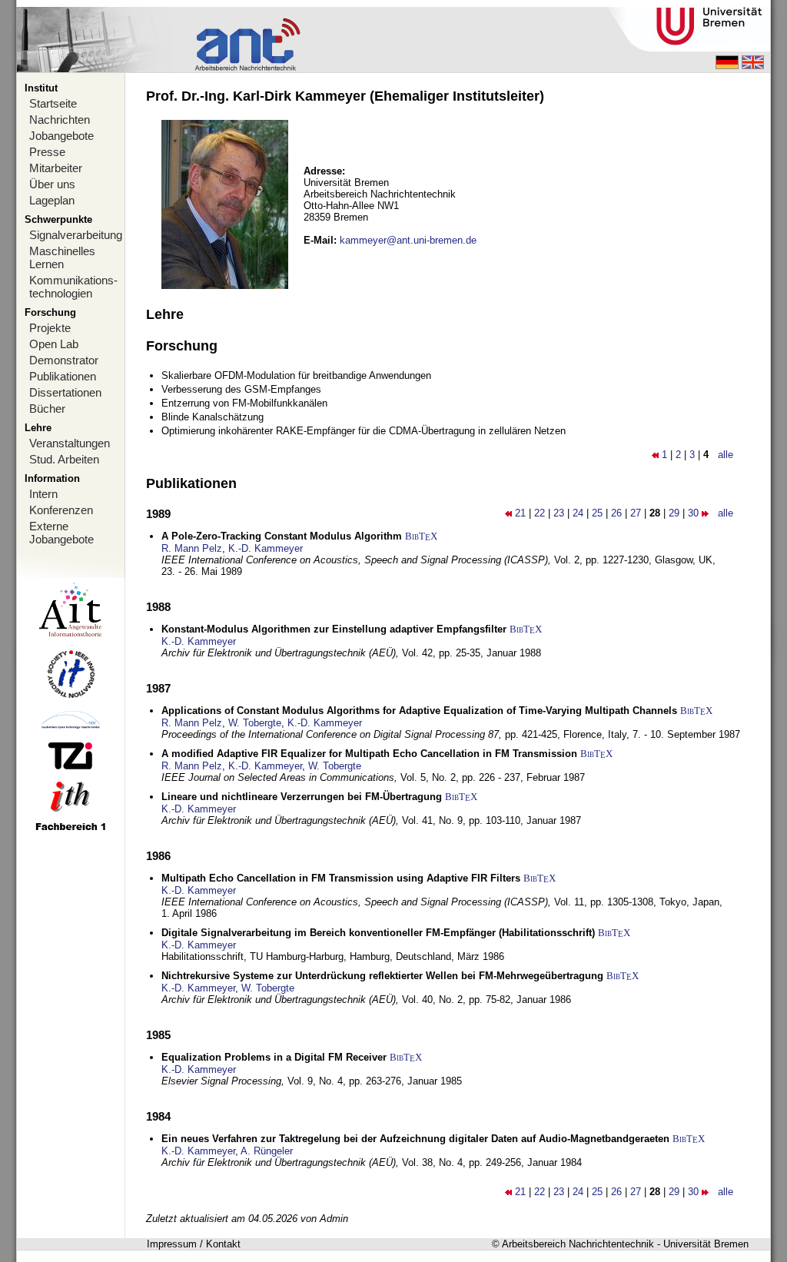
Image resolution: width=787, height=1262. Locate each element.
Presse (47, 151)
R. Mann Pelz (191, 548)
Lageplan (52, 200)
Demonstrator (63, 360)
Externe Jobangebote (61, 533)
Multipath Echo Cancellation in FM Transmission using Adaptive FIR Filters (340, 878)
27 (635, 513)
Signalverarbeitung (75, 234)
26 (616, 513)
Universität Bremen (706, 1244)
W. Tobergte (254, 723)
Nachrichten (59, 119)
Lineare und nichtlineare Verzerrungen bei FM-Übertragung (301, 796)
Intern (43, 493)
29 (674, 513)
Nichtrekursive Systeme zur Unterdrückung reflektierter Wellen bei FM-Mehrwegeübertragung (382, 975)
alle (725, 454)
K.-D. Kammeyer (265, 548)
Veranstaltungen (69, 443)
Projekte (50, 327)
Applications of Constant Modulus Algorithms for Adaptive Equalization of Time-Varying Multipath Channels (419, 710)
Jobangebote (61, 135)
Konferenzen (61, 509)
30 (693, 513)
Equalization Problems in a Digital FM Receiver (274, 1057)
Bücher (47, 408)
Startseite (53, 103)
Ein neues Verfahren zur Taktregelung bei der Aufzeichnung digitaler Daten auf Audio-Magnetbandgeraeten (415, 1138)
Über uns (52, 184)
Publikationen (62, 376)
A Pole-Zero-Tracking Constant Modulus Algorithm (281, 536)
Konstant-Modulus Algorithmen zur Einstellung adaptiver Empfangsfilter (333, 629)
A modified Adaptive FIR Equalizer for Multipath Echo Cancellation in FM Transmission (369, 753)
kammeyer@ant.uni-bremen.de (408, 240)
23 (558, 513)
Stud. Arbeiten (64, 459)
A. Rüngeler (267, 1151)
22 (539, 513)
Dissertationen (65, 392)
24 (578, 513)
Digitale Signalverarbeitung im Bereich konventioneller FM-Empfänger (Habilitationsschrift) (378, 932)
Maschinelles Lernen (62, 257)
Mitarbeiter (55, 167)
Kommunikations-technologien (73, 287)
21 (520, 513)
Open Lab (53, 343)
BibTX (421, 536)
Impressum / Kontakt (194, 1244)
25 (597, 513)
